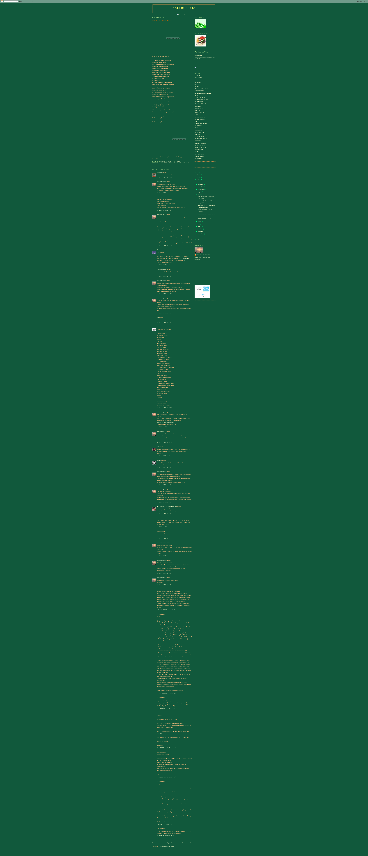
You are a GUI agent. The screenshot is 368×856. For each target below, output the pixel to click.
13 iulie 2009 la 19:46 (164, 177)
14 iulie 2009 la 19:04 (164, 456)
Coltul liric (184, 8)
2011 (198, 175)
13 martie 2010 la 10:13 (165, 836)
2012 (198, 172)
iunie (199, 221)
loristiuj (159, 460)
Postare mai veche (187, 843)
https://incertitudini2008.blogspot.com (167, 506)
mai (199, 224)
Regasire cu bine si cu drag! (205, 218)
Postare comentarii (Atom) (167, 846)
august (200, 192)
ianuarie (200, 234)
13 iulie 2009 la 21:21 (164, 193)
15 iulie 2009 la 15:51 (164, 573)
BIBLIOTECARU (199, 149)
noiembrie (201, 184)
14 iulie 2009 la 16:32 (164, 427)
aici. (185, 260)
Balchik (161, 162)
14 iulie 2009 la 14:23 (164, 322)
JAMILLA (197, 152)
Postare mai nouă (156, 843)
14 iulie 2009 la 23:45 (164, 502)
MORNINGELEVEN (200, 117)
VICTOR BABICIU (199, 154)
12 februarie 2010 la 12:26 (167, 748)
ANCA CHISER (199, 108)
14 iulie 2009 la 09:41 (164, 276)
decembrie (201, 182)
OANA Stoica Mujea (200, 145)
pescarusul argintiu (162, 181)
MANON (197, 86)
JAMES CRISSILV (199, 112)
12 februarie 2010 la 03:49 (167, 708)
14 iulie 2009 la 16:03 (164, 407)
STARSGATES (198, 134)
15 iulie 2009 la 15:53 (164, 584)
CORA (158, 446)
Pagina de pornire (171, 843)
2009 (198, 180)
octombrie (201, 187)
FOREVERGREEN (199, 136)
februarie (200, 231)
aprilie (200, 226)
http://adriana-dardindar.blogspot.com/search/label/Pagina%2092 (205, 57)
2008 (198, 237)
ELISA (196, 128)
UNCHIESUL (198, 106)
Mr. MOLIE (197, 82)
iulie (199, 194)
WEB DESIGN (198, 78)
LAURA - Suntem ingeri (201, 119)
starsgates (159, 172)
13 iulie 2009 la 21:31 (164, 210)
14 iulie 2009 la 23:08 (164, 467)
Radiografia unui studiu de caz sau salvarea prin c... (206, 215)
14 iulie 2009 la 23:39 (164, 484)
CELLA (197, 84)
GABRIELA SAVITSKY (201, 123)
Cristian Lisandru (161, 269)
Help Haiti (159, 733)
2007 (198, 239)
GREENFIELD (198, 130)
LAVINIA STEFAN (199, 80)
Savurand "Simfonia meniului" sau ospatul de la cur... (206, 202)
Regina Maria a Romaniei (181, 162)
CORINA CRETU (199, 156)
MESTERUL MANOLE (201, 139)
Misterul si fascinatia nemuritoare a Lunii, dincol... (206, 206)
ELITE (196, 95)
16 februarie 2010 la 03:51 (167, 777)
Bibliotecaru (160, 327)
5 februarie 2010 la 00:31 (166, 610)
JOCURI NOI (198, 76)
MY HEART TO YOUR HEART (203, 93)
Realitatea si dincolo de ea (201, 99)
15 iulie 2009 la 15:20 (164, 556)
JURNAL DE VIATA (200, 97)
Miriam (159, 250)
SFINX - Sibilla (198, 158)
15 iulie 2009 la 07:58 (164, 513)
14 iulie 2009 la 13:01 (164, 293)
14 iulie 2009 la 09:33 (164, 265)
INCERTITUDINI (199, 91)
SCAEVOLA (198, 141)
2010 (198, 177)
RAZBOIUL (198, 121)
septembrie (201, 189)
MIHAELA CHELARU (200, 104)
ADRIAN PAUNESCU (200, 143)
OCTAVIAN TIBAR (200, 132)
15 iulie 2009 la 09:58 (164, 538)
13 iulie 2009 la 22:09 (164, 245)
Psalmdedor (185, 258)
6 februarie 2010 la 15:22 (166, 693)
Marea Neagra (168, 162)
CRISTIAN (197, 110)
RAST (196, 115)
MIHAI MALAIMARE (200, 147)
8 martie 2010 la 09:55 (165, 824)
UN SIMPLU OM (199, 102)
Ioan (158, 317)
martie (200, 229)
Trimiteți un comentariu (158, 840)
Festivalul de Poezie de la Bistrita (165, 422)
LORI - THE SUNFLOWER (201, 89)
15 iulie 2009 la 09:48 (164, 527)
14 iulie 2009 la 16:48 (164, 442)
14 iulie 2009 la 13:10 (164, 313)
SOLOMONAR (198, 126)
